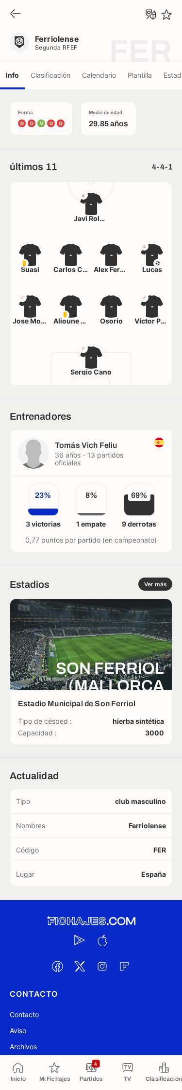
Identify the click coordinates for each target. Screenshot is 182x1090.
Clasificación (50, 75)
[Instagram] (102, 966)
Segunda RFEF (56, 47)
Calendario (99, 75)
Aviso (18, 1030)
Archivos (23, 1046)
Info (12, 75)
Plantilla (140, 75)
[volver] (15, 14)
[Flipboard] (124, 966)
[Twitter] (80, 966)
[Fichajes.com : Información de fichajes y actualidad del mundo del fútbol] (91, 921)
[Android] (80, 940)
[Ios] (102, 940)
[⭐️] (166, 14)
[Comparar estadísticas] (151, 14)
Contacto (24, 1014)
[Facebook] (57, 966)
